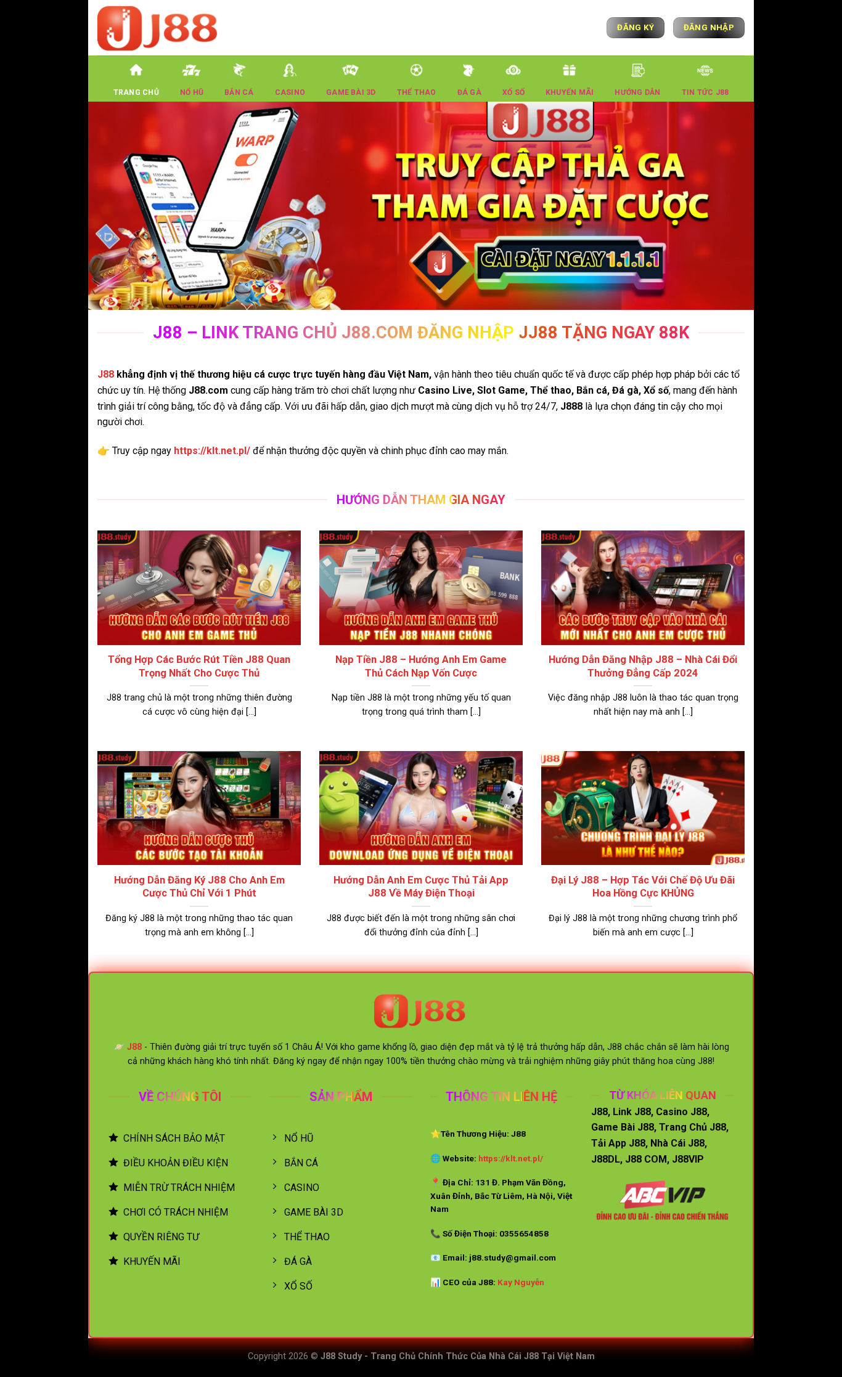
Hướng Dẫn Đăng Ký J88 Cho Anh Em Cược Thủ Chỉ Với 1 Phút (199, 887)
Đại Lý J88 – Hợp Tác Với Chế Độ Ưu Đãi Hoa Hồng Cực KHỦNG (643, 887)
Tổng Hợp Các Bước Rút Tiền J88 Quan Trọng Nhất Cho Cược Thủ (199, 666)
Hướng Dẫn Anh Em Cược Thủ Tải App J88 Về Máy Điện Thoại (421, 887)
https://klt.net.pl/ (212, 451)
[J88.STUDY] (159, 27)
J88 (105, 374)
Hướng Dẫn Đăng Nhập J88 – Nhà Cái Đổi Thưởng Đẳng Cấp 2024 (643, 666)
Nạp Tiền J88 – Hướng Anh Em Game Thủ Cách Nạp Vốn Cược (421, 666)
